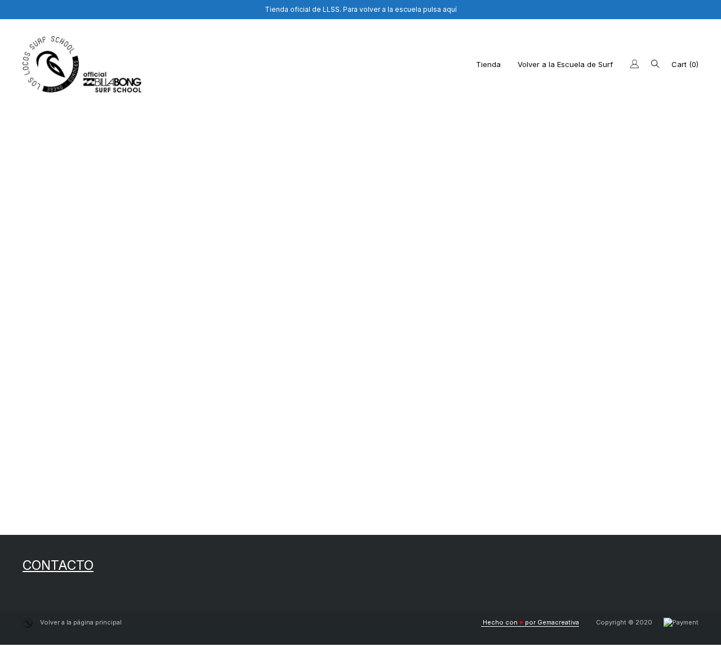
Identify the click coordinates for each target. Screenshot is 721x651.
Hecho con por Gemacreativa (530, 622)
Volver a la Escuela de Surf (565, 64)
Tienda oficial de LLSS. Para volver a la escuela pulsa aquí (361, 9)
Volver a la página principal (80, 622)
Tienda (488, 64)
